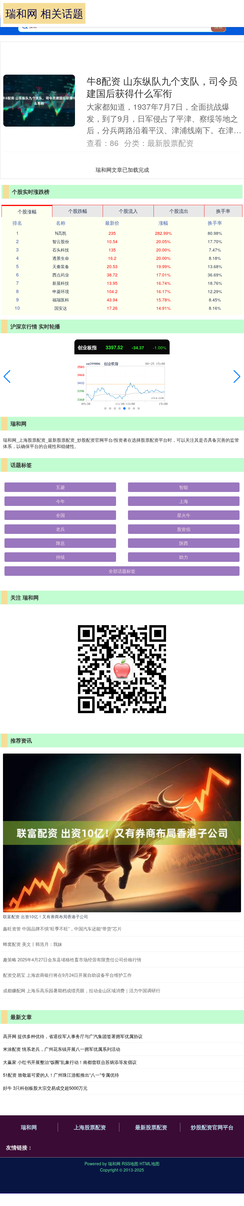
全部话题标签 (122, 571)
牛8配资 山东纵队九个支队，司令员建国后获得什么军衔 (162, 87)
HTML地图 (149, 1163)
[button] (7, 376)
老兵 (60, 529)
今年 (60, 501)
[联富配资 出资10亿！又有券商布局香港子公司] (122, 832)
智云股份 (60, 241)
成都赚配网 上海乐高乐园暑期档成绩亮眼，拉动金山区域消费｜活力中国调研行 (81, 990)
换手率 (223, 210)
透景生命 (60, 258)
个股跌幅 (77, 210)
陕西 (183, 543)
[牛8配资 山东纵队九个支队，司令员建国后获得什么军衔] (39, 101)
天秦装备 (60, 266)
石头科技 (60, 250)
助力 (183, 557)
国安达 (60, 308)
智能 (183, 487)
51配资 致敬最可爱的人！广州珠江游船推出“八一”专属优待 (61, 1075)
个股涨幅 (27, 211)
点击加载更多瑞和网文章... (122, 169)
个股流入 (128, 210)
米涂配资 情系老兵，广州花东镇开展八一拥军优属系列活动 (61, 1049)
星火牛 (183, 515)
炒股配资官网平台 (212, 1127)
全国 (60, 515)
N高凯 (60, 233)
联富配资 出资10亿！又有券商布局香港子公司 (45, 916)
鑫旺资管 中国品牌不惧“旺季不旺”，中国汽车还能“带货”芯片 (62, 928)
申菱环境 (60, 291)
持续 (60, 557)
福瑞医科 (60, 300)
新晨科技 (60, 283)
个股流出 (178, 210)
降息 (60, 543)
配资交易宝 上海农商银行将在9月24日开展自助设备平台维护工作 (67, 975)
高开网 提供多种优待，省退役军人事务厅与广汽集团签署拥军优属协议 (73, 1036)
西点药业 (60, 275)
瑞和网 (29, 1127)
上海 (183, 501)
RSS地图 (130, 1163)
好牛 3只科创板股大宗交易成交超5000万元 (45, 1088)
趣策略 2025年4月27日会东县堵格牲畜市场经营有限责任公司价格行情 (72, 959)
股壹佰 (183, 529)
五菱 (60, 487)
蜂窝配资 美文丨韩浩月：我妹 (32, 944)
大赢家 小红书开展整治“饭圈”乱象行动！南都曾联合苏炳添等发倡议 (70, 1062)
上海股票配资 (90, 1127)
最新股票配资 (151, 1127)
